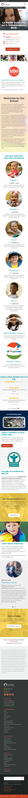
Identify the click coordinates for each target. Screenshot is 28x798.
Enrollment (6, 746)
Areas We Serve (7, 791)
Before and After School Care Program (12, 724)
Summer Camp (7, 729)
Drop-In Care (7, 725)
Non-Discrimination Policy (9, 789)
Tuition (5, 744)
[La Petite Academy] (5, 4)
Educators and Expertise (9, 702)
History (5, 763)
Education (7, 699)
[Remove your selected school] (1, 7)
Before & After (13, 333)
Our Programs (9, 709)
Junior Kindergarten (8, 721)
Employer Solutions (8, 759)
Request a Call (16, 37)
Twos (5, 714)
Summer (13, 361)
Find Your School (7, 738)
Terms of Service (7, 788)
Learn (6, 445)
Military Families (7, 747)
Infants (5, 711)
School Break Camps (8, 727)
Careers (5, 756)
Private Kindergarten (8, 722)
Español (7, 691)
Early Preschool (7, 716)
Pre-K (5, 719)
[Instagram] (8, 694)
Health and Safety (8, 741)
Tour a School (7, 739)
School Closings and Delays (10, 749)
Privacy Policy (7, 787)
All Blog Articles (7, 771)
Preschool (6, 717)
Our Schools (8, 736)
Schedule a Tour (9, 688)
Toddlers (6, 712)
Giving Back (6, 761)
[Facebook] (5, 694)
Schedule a (12, 49)
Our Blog (7, 769)
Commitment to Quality (9, 704)
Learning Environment (9, 705)
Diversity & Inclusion (8, 755)
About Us (7, 753)
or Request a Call (13, 630)
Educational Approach (9, 700)
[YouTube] (13, 694)
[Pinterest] (10, 694)
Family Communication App (10, 742)
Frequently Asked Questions (10, 764)
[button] (12, 606)
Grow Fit (6, 732)
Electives (6, 730)
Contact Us (17, 39)
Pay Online (8, 690)
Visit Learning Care (8, 786)
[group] (4, 58)
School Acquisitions (8, 758)
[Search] (22, 778)
